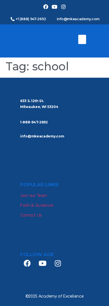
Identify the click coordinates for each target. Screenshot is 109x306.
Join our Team (33, 196)
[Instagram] (63, 7)
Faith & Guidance (36, 205)
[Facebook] (46, 7)
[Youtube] (55, 7)
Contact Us (31, 215)
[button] (82, 39)
